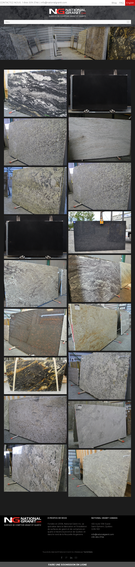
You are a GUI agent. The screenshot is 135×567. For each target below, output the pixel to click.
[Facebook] (62, 558)
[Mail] (76, 558)
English (130, 3)
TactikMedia (88, 552)
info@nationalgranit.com (54, 2)
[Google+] (66, 558)
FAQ (121, 3)
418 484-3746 (97, 537)
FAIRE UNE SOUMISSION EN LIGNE (67, 564)
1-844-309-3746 (30, 2)
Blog (114, 3)
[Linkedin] (71, 558)
